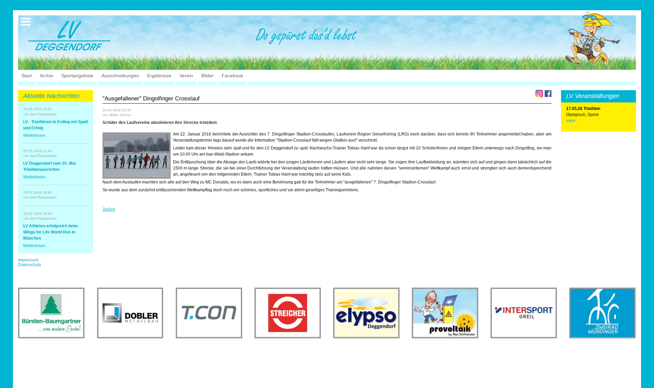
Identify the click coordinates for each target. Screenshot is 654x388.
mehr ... (573, 120)
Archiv (46, 75)
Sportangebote (77, 75)
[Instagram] (539, 93)
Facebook (232, 75)
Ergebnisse (159, 75)
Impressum (28, 260)
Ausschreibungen (120, 75)
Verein (186, 75)
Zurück (109, 209)
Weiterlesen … (36, 135)
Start (26, 75)
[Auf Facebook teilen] (548, 93)
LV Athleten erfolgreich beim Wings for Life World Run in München (50, 232)
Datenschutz (29, 264)
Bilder (207, 75)
